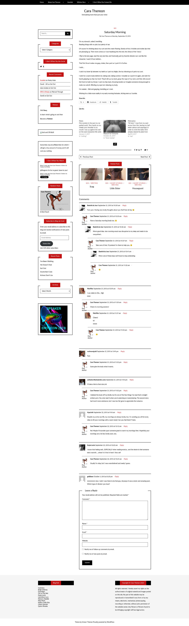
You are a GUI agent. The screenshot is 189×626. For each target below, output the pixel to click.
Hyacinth (90, 412)
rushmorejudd (92, 351)
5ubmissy (41, 588)
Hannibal (70, 2)
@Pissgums (44, 166)
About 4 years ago (45, 169)
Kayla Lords (91, 445)
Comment (86, 499)
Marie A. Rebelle (43, 599)
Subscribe (46, 243)
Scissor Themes (87, 622)
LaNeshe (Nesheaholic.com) (96, 380)
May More (41, 601)
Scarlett (42, 80)
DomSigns (41, 591)
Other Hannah (43, 604)
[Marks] (91, 128)
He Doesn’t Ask (46, 265)
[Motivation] (140, 128)
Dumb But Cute (46, 272)
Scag (92, 187)
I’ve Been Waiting (46, 261)
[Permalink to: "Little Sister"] (115, 174)
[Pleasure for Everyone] (114, 126)
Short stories (116, 183)
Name (84, 523)
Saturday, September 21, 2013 (121, 36)
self (115, 144)
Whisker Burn (81, 2)
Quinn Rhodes (43, 606)
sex (115, 28)
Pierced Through (57, 92)
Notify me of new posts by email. (96, 554)
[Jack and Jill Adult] (47, 132)
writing (94, 183)
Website (85, 541)
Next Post (144, 157)
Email (84, 532)
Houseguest (138, 188)
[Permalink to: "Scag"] (92, 174)
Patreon (50, 119)
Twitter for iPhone (45, 171)
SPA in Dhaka (44, 92)
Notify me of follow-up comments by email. (99, 549)
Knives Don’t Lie (46, 275)
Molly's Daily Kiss (44, 602)
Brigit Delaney (42, 590)
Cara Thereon (94, 11)
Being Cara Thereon (54, 2)
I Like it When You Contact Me (102, 2)
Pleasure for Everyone (110, 134)
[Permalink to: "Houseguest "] (138, 174)
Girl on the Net (43, 593)
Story (45, 110)
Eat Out (52, 84)
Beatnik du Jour (92, 205)
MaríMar (90, 289)
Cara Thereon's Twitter (59, 169)
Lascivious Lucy (43, 597)
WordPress (110, 622)
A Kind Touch (45, 212)
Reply (124, 205)
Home (42, 2)
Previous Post (87, 157)
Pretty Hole (52, 80)
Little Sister (115, 188)
